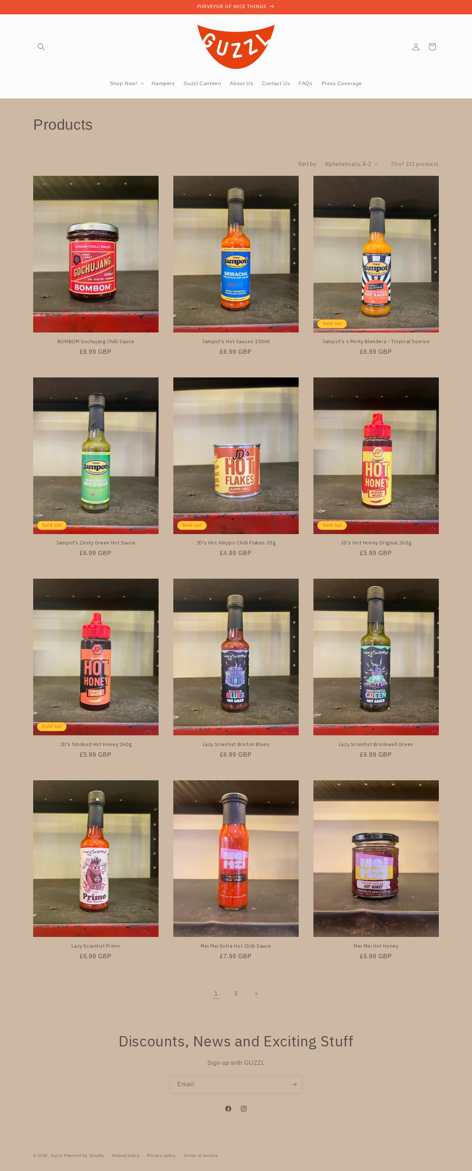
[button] (41, 47)
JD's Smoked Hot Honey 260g (96, 744)
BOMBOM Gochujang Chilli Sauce (96, 342)
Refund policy (125, 1155)
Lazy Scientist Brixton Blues (236, 744)
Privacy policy (161, 1155)
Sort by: (307, 164)
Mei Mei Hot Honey (376, 946)
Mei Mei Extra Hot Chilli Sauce (236, 946)
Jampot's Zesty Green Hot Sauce (96, 543)
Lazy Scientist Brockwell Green (376, 744)
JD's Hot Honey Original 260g (376, 543)
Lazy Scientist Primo (96, 946)
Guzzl (57, 1155)
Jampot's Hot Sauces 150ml (236, 342)
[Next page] (256, 994)
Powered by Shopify (84, 1155)
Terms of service (200, 1155)
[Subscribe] (294, 1084)
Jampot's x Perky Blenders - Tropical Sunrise (376, 342)
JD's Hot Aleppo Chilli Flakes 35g (236, 543)
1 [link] (216, 993)
